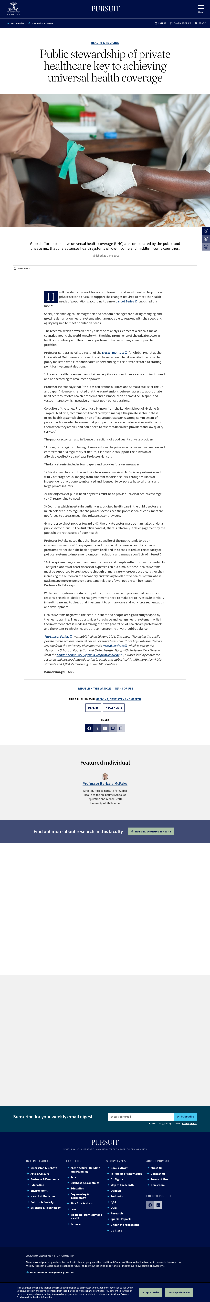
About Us (156, 1168)
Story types (116, 1161)
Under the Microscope (125, 1225)
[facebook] (150, 1205)
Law (73, 1209)
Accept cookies (150, 1292)
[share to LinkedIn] (105, 728)
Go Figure (117, 1179)
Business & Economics (45, 1179)
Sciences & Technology (46, 1208)
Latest (162, 23)
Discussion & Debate (42, 23)
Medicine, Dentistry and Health (118, 699)
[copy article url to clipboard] (121, 728)
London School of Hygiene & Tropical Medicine (88, 655)
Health (93, 707)
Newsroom (158, 1185)
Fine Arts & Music (82, 1203)
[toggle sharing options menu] (206, 231)
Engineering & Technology (80, 1195)
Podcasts (117, 1196)
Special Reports (121, 1219)
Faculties (73, 1161)
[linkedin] (158, 1205)
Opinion (116, 1190)
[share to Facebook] (89, 728)
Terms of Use (159, 1179)
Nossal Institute (113, 352)
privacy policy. (189, 1123)
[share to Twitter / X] (97, 728)
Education (37, 1185)
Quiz (114, 1208)
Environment (39, 1190)
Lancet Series (125, 301)
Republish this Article (94, 688)
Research (117, 1213)
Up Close (116, 1230)
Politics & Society (42, 1202)
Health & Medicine (43, 1196)
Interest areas (38, 1161)
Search (203, 23)
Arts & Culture (40, 1173)
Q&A (113, 1202)
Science (76, 1224)
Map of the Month (122, 1185)
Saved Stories (182, 23)
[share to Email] (113, 728)
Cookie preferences (179, 1292)
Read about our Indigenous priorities (52, 1272)
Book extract (119, 1168)
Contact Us (158, 1173)
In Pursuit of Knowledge (126, 1173)
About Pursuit (158, 1161)
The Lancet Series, (56, 636)
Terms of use (124, 688)
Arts (73, 1177)
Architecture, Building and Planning (85, 1169)
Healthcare (114, 707)
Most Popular (17, 23)
